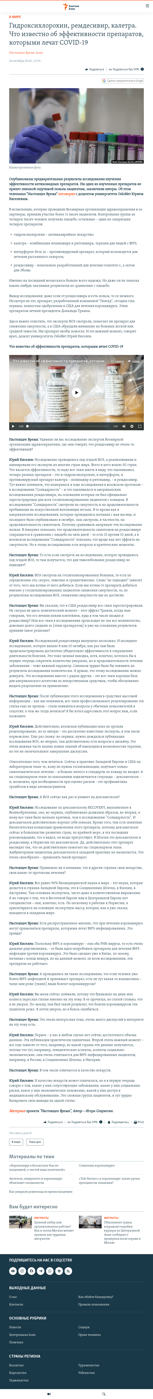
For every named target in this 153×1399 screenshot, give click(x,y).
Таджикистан (19, 1380)
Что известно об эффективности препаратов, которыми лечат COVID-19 (73, 361)
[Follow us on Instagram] (22, 1271)
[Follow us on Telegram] (40, 1271)
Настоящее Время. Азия (26, 53)
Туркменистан (88, 1365)
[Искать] (104, 1394)
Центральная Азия (22, 1335)
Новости (15, 1327)
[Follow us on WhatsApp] (50, 1271)
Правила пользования (93, 1304)
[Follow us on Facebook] (31, 1271)
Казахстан (16, 1365)
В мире (15, 17)
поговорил (66, 194)
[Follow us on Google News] (59, 1271)
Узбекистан (86, 1373)
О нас (13, 1297)
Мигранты (41, 1218)
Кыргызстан (17, 1373)
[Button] (94, 69)
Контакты (16, 1304)
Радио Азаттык (27, 366)
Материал (17, 1111)
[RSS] (68, 1271)
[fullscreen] (140, 426)
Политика (16, 1342)
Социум (83, 1327)
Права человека (89, 1335)
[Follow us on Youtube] (13, 1271)
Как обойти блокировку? (95, 1297)
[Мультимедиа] (49, 1394)
